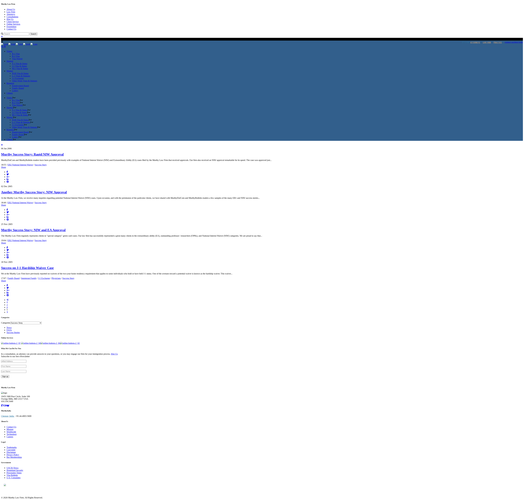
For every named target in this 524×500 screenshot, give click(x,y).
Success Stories (13, 332)
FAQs (9, 330)
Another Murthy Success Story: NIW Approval (34, 192)
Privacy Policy (13, 455)
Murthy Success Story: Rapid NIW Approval (32, 154)
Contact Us (11, 29)
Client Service (13, 21)
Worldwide (11, 432)
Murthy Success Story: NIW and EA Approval (33, 230)
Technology (12, 434)
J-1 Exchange (44, 278)
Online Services (13, 24)
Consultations (12, 17)
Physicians (56, 278)
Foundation (11, 26)
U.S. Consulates (13, 478)
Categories (5, 323)
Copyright (11, 450)
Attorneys (11, 14)
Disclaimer (11, 452)
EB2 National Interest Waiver (20, 165)
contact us (509, 42)
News (9, 327)
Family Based (14, 278)
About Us (11, 9)
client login (518, 42)
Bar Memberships (14, 457)
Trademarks (12, 447)
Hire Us (10, 19)
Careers (10, 437)
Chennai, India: (7, 416)
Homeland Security (15, 470)
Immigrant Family (29, 278)
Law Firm (11, 12)
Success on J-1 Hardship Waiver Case (27, 268)
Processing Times (14, 473)
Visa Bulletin (12, 475)
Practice (498, 42)
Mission (10, 429)
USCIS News (12, 468)
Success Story (41, 165)
